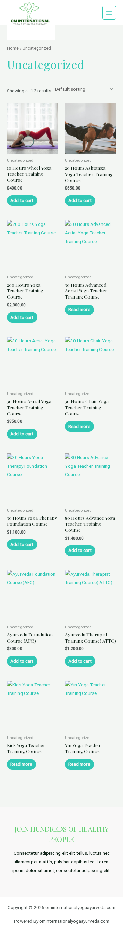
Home (13, 48)
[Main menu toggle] (109, 13)
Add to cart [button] (21, 200)
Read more (79, 309)
